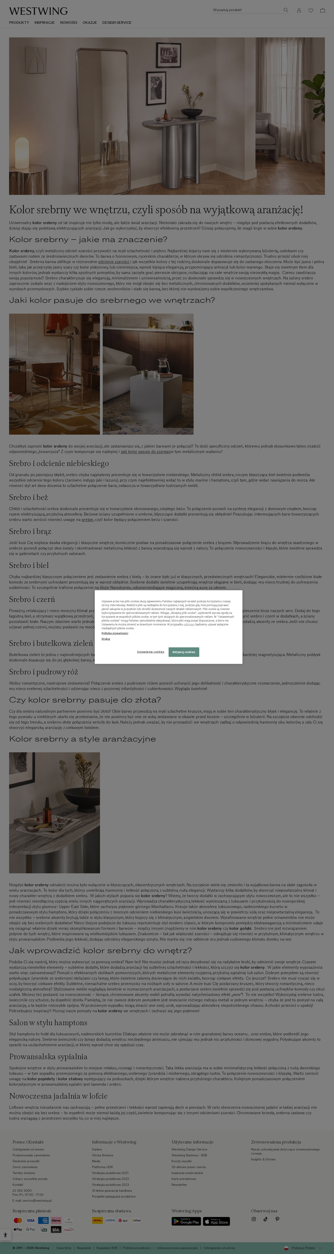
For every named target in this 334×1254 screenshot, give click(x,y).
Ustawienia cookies (150, 651)
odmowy (189, 624)
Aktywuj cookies (183, 652)
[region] (168, 627)
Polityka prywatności (115, 633)
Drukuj (106, 638)
